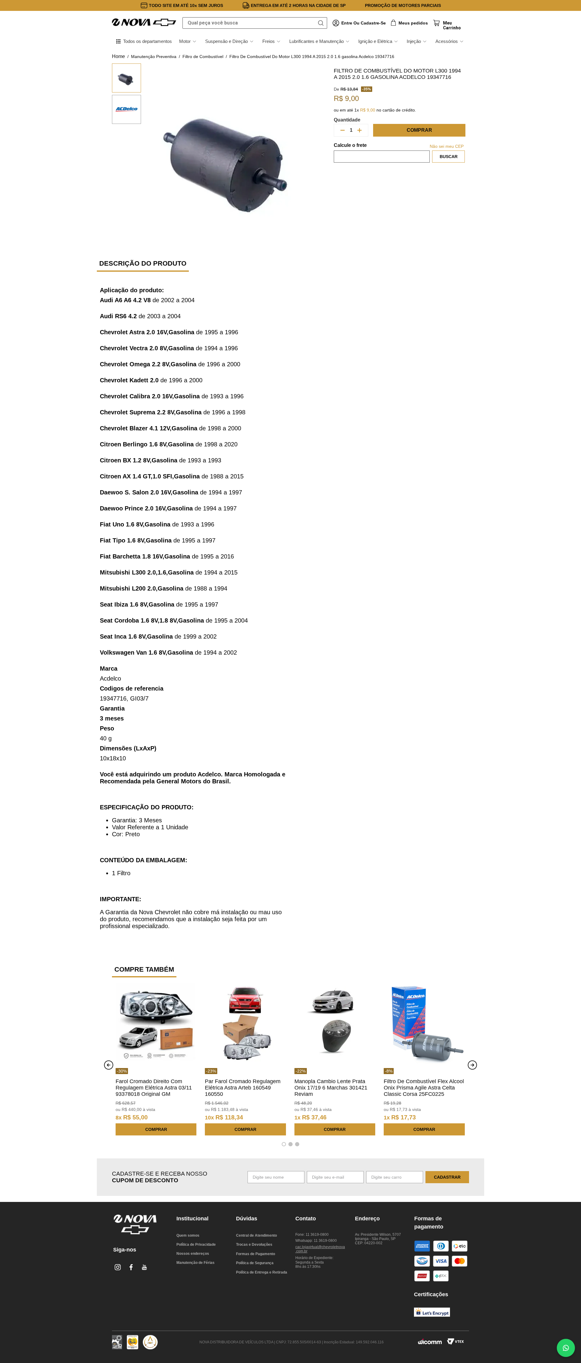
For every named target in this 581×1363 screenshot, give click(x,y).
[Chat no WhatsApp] (566, 1348)
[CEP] (382, 153)
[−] (342, 130)
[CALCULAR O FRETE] (448, 157)
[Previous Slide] (108, 1065)
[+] (359, 130)
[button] (284, 1144)
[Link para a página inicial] (118, 56)
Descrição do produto (142, 263)
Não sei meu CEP (447, 146)
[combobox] (254, 23)
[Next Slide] (472, 1065)
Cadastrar (447, 1177)
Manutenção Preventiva (153, 56)
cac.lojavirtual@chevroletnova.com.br (320, 1249)
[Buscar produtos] (322, 23)
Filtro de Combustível (202, 56)
